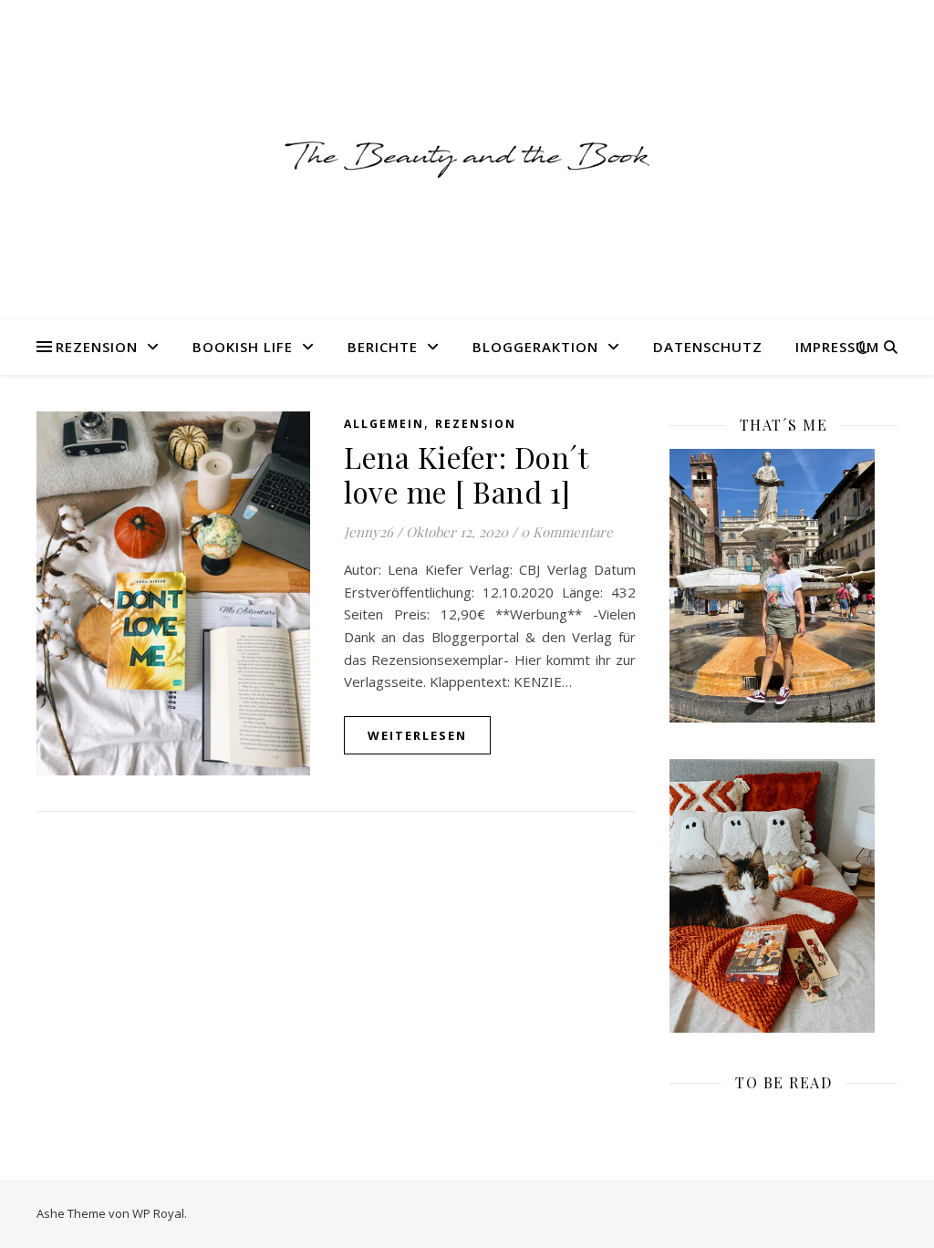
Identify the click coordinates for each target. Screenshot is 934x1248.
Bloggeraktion (535, 347)
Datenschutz (708, 347)
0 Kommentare (567, 532)
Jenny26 (368, 532)
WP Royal (158, 1213)
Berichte (383, 347)
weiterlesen (417, 735)
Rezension (97, 347)
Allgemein (384, 424)
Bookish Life (242, 347)
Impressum (837, 347)
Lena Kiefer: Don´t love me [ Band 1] (465, 474)
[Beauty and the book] (467, 159)
